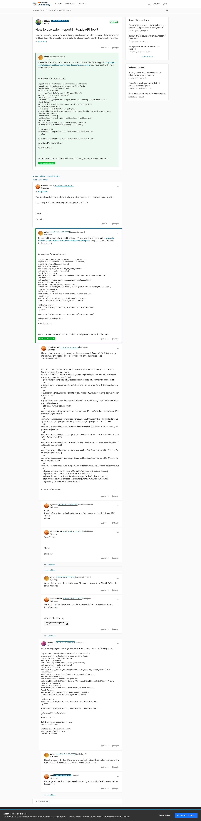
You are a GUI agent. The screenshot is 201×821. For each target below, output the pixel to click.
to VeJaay (84, 347)
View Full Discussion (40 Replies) (47, 176)
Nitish (141, 97)
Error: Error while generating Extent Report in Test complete (144, 84)
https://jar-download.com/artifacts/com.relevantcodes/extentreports (76, 63)
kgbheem (44, 191)
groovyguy (143, 41)
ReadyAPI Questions (65, 10)
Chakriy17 (51, 642)
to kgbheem (88, 531)
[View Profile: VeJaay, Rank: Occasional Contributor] (40, 233)
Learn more (126, 817)
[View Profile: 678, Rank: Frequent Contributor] (46, 776)
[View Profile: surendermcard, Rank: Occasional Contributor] (37, 186)
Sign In (164, 4)
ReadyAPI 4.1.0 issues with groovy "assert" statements (147, 37)
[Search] (149, 3)
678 (51, 775)
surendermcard (47, 185)
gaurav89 (142, 78)
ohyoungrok (143, 30)
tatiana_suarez (145, 52)
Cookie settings (165, 815)
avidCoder (46, 21)
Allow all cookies (186, 815)
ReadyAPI (53, 10)
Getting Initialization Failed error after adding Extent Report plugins (145, 73)
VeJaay (47, 56)
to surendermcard (57, 56)
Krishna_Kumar (145, 88)
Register (156, 4)
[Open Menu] (167, 10)
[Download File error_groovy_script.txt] (67, 623)
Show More (42, 41)
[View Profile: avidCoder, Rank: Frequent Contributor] (38, 22)
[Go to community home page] (41, 4)
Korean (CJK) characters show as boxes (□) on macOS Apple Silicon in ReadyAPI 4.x (147, 26)
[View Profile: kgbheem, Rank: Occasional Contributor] (46, 505)
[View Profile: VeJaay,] (40, 57)
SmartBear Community (39, 10)
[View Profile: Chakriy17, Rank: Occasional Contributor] (43, 643)
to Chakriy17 (81, 754)
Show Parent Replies (40, 179)
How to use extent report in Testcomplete (147, 93)
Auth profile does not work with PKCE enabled (145, 47)
